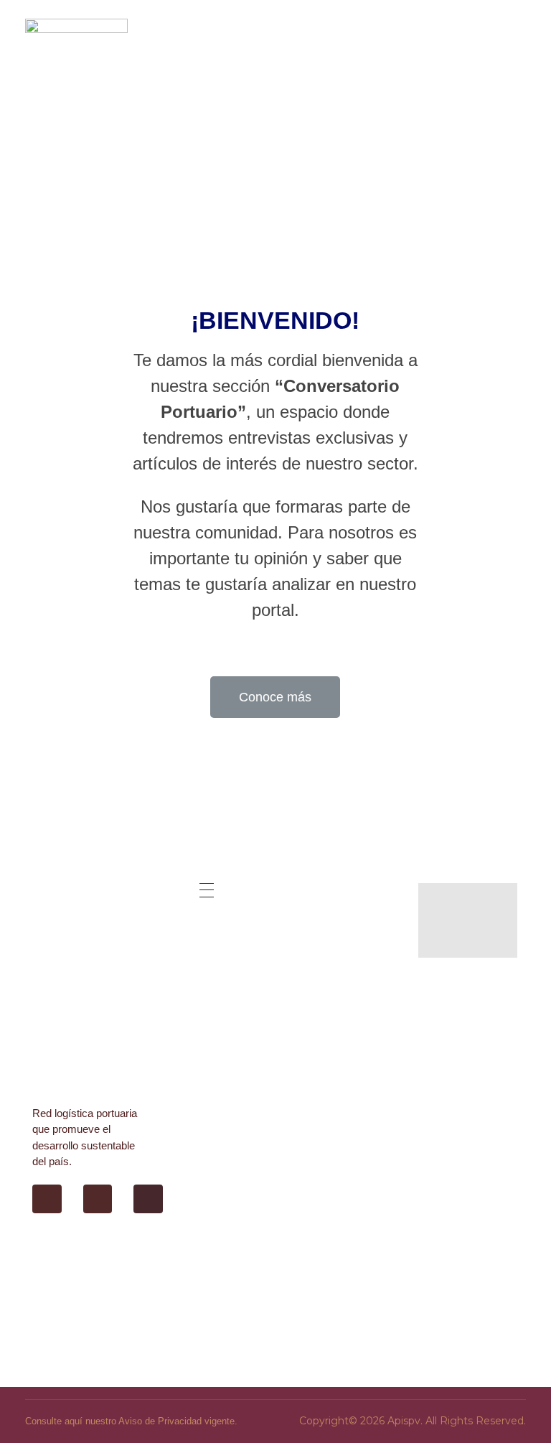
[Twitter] (98, 1199)
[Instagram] (148, 1199)
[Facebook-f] (47, 1199)
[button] (275, 697)
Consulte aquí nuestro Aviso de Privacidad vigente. (131, 1421)
